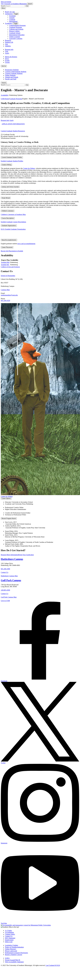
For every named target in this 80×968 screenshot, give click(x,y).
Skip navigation (6, 2)
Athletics (8, 46)
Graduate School (14, 33)
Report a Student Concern (13, 954)
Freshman (12, 16)
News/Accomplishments (9, 240)
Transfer (12, 18)
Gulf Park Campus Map (9, 597)
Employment (9, 940)
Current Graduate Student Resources (13, 131)
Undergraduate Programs (17, 25)
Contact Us (4, 572)
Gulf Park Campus (11, 580)
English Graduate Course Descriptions (13, 222)
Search (4, 83)
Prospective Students (12, 70)
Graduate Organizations (9, 225)
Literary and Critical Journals (10, 187)
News (7, 58)
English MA (5, 265)
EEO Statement (10, 938)
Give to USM (5, 601)
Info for (4, 66)
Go (27, 6)
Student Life (9, 42)
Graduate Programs (15, 27)
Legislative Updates (11, 945)
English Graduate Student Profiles (12, 161)
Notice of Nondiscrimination (14, 947)
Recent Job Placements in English (12, 251)
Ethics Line (8, 942)
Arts (6, 44)
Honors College (14, 31)
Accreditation (9, 932)
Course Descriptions (8, 218)
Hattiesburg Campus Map (9, 576)
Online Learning (14, 37)
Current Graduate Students (13, 73)
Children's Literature (8, 211)
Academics (8, 23)
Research (8, 40)
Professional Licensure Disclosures (16, 953)
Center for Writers (29, 168)
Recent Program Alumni (9, 518)
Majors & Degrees (11, 57)
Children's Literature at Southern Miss (13, 214)
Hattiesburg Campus (12, 559)
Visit (6, 51)
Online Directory (10, 949)
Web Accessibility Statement (14, 962)
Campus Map (5, 290)
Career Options (6, 498)
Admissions (9, 14)
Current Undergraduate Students (15, 71)
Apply (7, 53)
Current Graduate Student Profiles (12, 157)
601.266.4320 (5, 300)
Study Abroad (6, 198)
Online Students (10, 75)
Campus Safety (10, 934)
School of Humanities (8, 276)
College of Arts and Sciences (10, 267)
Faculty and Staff (10, 79)
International (13, 21)
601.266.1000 (5, 569)
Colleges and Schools (16, 29)
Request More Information (9, 555)
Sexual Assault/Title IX (12, 960)
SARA (7, 958)
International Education (16, 35)
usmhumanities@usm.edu (9, 295)
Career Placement (7, 247)
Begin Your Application (26, 555)
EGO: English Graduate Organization (13, 229)
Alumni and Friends (11, 77)
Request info (9, 49)
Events (7, 60)
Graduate (12, 19)
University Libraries (15, 38)
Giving (7, 62)
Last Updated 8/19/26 (53, 965)
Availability (4, 95)
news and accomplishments (26, 243)
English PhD (5, 262)
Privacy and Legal (11, 951)
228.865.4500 (5, 590)
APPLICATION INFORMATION (13, 124)
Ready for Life (10, 12)
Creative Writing (6, 165)
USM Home (5, 99)
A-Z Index (8, 930)
